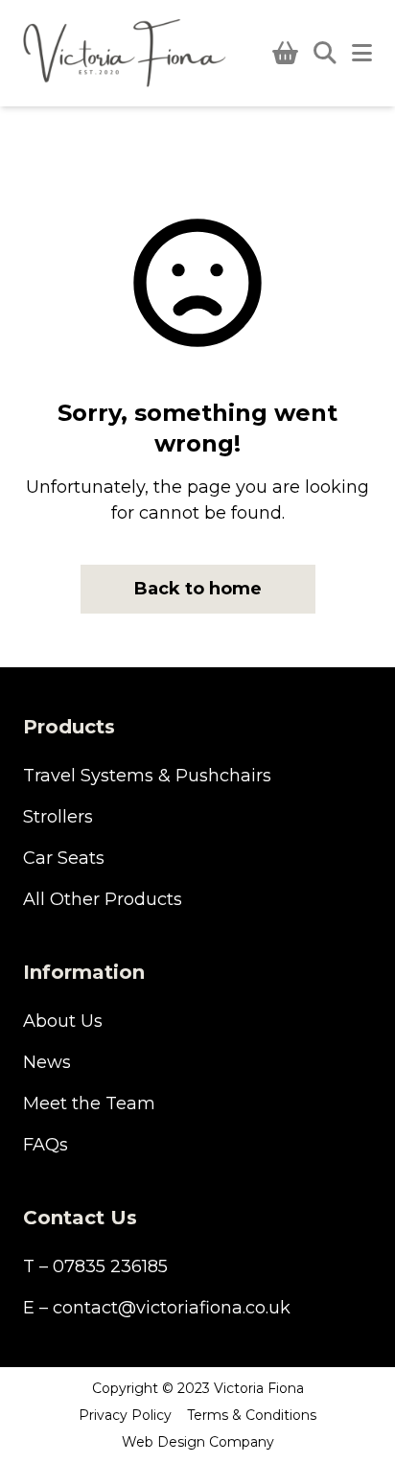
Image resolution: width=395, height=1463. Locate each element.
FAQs (45, 1144)
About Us (63, 1021)
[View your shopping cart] (285, 53)
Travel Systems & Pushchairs (147, 775)
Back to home (198, 588)
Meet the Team (89, 1103)
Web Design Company (198, 1442)
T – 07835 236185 (95, 1266)
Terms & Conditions (251, 1415)
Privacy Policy (125, 1415)
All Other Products (102, 899)
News (47, 1062)
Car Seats (64, 858)
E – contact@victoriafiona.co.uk (156, 1307)
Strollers (58, 816)
